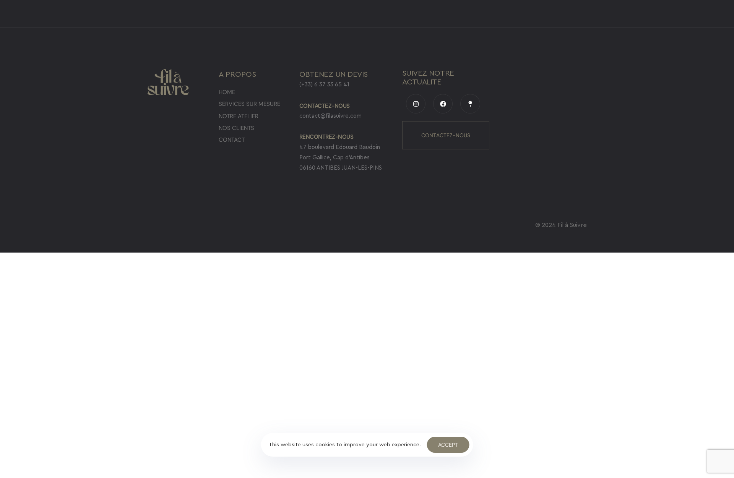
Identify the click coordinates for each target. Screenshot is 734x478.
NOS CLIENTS (236, 128)
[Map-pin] (470, 103)
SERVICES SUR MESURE (249, 104)
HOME (227, 92)
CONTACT (232, 140)
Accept (448, 444)
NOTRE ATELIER (238, 116)
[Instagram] (415, 103)
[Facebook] (443, 103)
